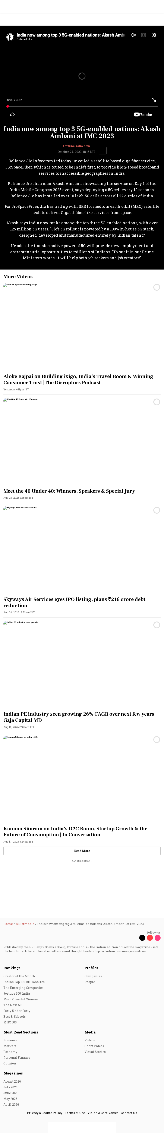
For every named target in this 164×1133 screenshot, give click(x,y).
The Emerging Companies (23, 988)
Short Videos (94, 1046)
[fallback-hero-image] (82, 327)
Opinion (9, 1063)
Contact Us (129, 1113)
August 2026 (12, 1081)
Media (90, 1032)
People (90, 982)
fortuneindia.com (76, 146)
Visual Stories (95, 1052)
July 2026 (10, 1087)
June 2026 (10, 1093)
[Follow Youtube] (150, 938)
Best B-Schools (14, 1016)
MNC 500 (10, 1022)
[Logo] (13, 20)
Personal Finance (16, 1057)
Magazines (13, 1073)
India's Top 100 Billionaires (24, 982)
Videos (90, 1040)
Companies (93, 976)
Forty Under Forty (16, 1011)
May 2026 (10, 1099)
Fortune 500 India (16, 993)
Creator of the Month (19, 976)
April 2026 (11, 1104)
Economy (10, 1052)
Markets (9, 1046)
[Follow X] (142, 938)
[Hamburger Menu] (158, 20)
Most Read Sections (20, 1032)
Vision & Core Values (103, 1113)
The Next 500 (13, 1005)
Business (10, 1040)
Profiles (91, 968)
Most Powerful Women (20, 999)
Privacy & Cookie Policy (44, 1113)
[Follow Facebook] (135, 938)
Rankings (11, 968)
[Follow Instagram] (158, 938)
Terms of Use (75, 1113)
